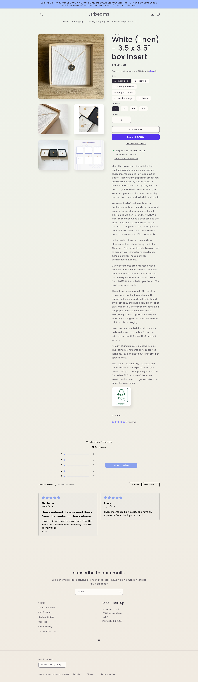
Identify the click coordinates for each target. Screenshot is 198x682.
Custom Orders (46, 617)
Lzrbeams (50, 674)
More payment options (136, 143)
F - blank (143, 98)
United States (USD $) (51, 664)
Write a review (121, 465)
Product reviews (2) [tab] (47, 484)
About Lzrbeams (46, 607)
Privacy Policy (45, 626)
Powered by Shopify (62, 674)
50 (133, 108)
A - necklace (121, 81)
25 (124, 108)
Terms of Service (47, 631)
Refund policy (78, 674)
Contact (42, 622)
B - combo (140, 81)
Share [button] (118, 415)
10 (115, 108)
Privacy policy (92, 674)
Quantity (115, 114)
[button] (41, 14)
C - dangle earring (124, 86)
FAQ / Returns (45, 612)
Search (42, 603)
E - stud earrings (123, 98)
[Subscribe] (120, 592)
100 (143, 108)
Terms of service (108, 674)
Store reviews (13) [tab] (66, 484)
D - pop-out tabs (123, 92)
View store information (126, 158)
